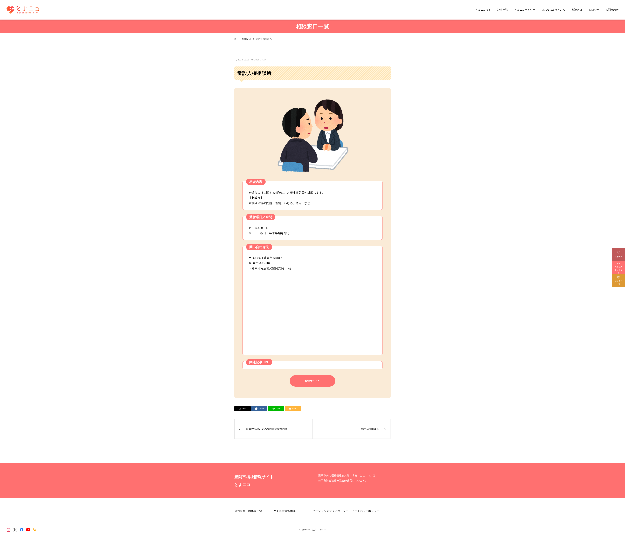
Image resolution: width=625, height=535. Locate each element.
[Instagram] (9, 530)
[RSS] (35, 530)
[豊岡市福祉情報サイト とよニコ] (23, 10)
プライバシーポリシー (365, 511)
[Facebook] (22, 530)
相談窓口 (577, 9)
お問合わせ (611, 9)
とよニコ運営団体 (284, 511)
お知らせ (594, 9)
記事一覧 (502, 9)
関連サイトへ (312, 380)
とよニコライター (524, 9)
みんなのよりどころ (553, 9)
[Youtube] (28, 530)
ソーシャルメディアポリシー (330, 511)
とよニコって (483, 9)
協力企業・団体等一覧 (248, 511)
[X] (15, 530)
